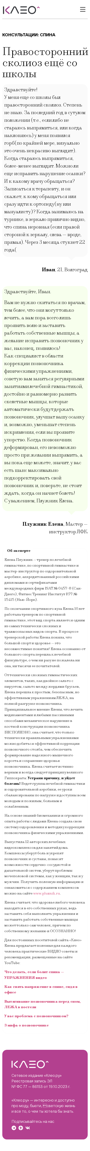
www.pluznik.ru (46, 893)
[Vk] (27, 1128)
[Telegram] (14, 1128)
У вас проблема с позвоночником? (36, 1016)
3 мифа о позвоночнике (26, 1025)
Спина (47, 34)
